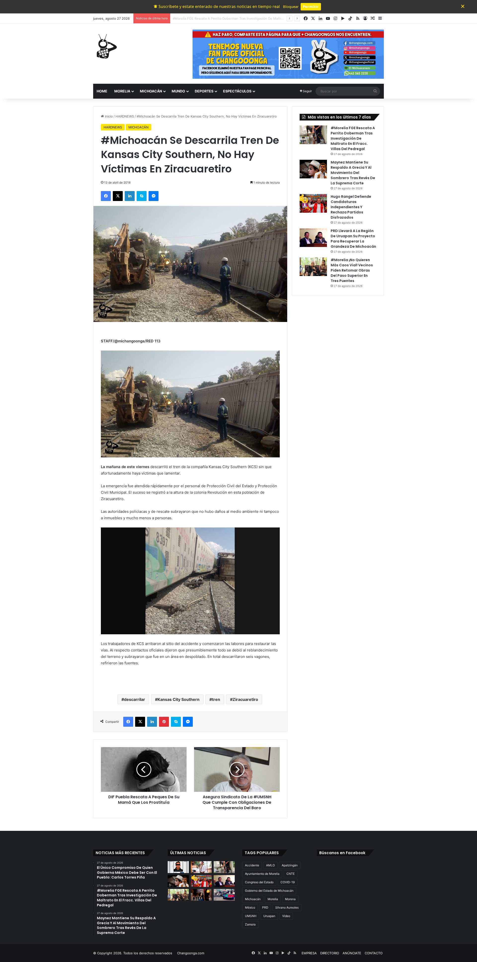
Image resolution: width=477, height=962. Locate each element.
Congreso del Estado (259, 882)
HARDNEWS (125, 116)
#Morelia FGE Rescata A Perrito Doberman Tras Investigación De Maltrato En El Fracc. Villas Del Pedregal (353, 138)
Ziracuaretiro (245, 699)
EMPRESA (309, 953)
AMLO (270, 865)
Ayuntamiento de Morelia (262, 874)
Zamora (250, 924)
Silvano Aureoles (287, 907)
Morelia (273, 899)
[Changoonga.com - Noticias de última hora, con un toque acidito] (105, 46)
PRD (265, 907)
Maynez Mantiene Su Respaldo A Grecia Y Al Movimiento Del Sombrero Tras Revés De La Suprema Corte (254, 18)
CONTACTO (374, 953)
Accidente (252, 865)
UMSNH (250, 916)
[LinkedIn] (130, 196)
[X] (118, 196)
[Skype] (142, 196)
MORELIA (122, 91)
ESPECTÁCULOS (237, 91)
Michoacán (253, 899)
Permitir (311, 6)
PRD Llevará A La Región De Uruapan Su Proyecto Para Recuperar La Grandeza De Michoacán (353, 238)
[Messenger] (154, 196)
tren (216, 699)
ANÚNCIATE (352, 953)
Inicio (108, 116)
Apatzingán (290, 865)
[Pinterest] (164, 722)
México (250, 907)
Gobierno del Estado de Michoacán (269, 890)
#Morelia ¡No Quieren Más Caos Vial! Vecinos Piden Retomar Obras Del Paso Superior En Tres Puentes (352, 270)
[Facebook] (106, 196)
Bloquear (291, 6)
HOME (102, 91)
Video (286, 916)
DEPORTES (204, 91)
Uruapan (269, 916)
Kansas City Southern (178, 699)
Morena (290, 899)
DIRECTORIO (329, 953)
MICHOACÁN (151, 91)
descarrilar (134, 699)
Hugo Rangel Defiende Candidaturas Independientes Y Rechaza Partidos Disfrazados (351, 207)
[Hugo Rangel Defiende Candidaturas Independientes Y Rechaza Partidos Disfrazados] (313, 203)
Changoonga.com (190, 953)
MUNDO (178, 91)
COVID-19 (287, 882)
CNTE (290, 874)
